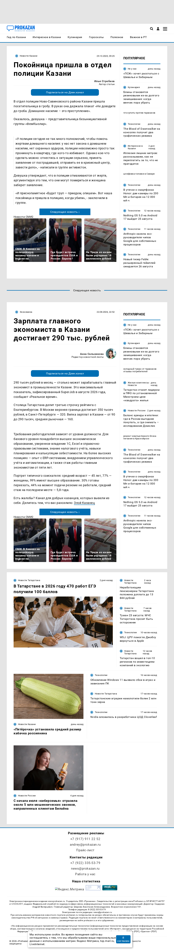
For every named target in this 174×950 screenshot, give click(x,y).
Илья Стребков (104, 81)
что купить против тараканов (139, 112)
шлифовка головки (133, 173)
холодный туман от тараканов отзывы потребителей (139, 370)
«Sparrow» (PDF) (148, 931)
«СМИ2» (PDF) (132, 931)
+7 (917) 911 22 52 (85, 839)
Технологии (134, 124)
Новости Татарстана (29, 580)
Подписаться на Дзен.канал (65, 92)
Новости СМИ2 (23, 216)
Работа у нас (85, 874)
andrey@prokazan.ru (85, 845)
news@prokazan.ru (85, 868)
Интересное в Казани (135, 147)
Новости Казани (28, 56)
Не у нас (132, 68)
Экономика (26, 312)
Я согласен (123, 939)
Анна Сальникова (92, 354)
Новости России (136, 410)
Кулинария (134, 87)
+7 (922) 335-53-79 (85, 863)
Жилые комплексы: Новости (139, 383)
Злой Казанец (84, 503)
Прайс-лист (85, 850)
